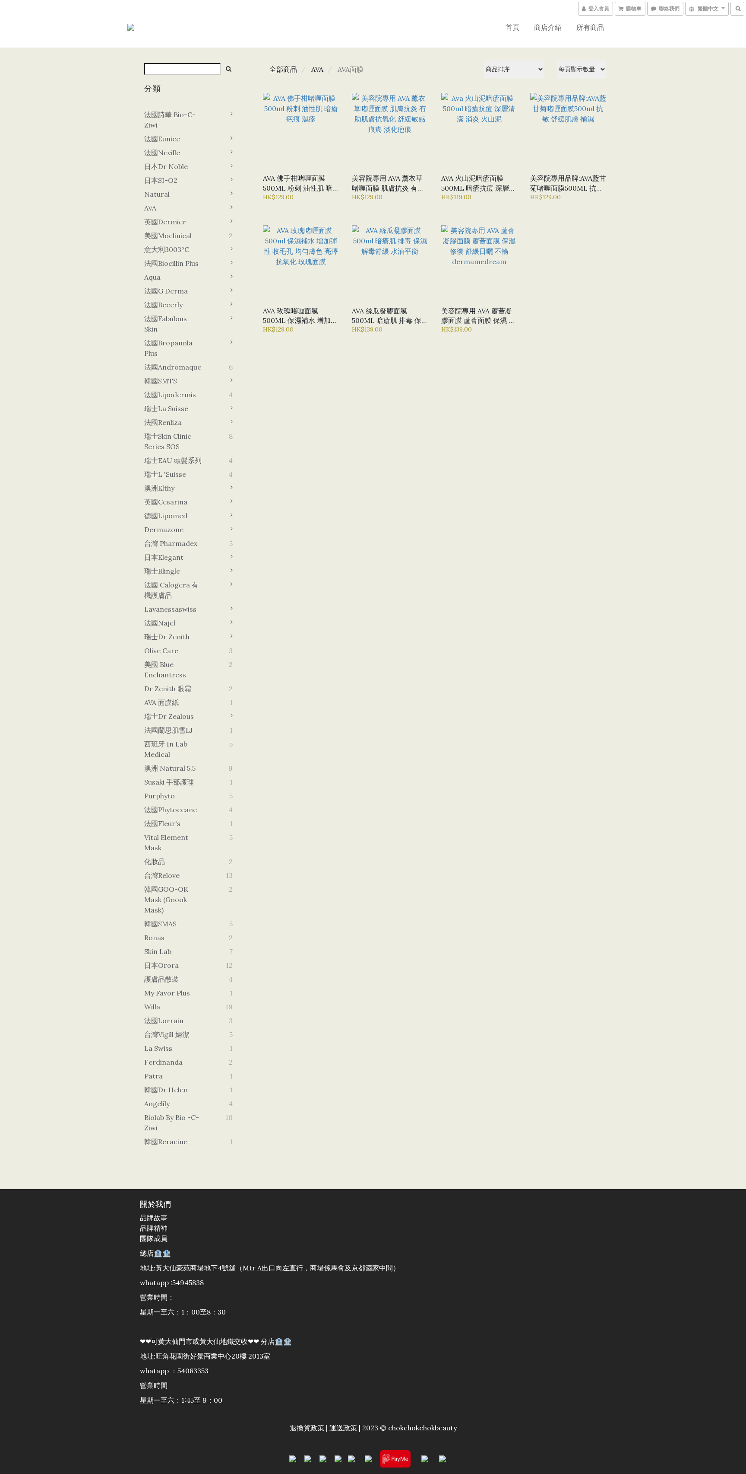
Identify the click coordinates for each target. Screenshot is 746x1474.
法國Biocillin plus (171, 263)
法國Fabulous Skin (165, 323)
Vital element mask (166, 842)
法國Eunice (162, 138)
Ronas (154, 937)
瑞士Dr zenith (167, 636)
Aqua (152, 277)
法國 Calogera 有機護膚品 (171, 590)
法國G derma (166, 291)
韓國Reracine (165, 1141)
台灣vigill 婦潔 (166, 1034)
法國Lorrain (163, 1020)
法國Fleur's (162, 823)
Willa (152, 1006)
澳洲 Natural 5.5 (170, 768)
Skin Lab (157, 951)
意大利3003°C (166, 249)
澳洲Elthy (159, 488)
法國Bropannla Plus (168, 347)
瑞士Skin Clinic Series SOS (167, 441)
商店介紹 (548, 27)
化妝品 (154, 861)
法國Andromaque (172, 367)
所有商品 (590, 27)
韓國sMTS (160, 380)
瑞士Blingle (162, 571)
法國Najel (159, 623)
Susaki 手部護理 (169, 782)
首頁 (512, 27)
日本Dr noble (166, 166)
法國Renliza (163, 422)
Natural (157, 194)
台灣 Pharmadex (170, 543)
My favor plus (167, 993)
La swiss (158, 1048)
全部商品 (283, 69)
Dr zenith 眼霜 (167, 688)
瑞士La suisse (166, 408)
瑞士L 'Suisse (165, 474)
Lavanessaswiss (170, 609)
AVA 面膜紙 (161, 702)
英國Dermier (165, 221)
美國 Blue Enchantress (165, 669)
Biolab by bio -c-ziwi (171, 1122)
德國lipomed (165, 515)
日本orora (161, 965)
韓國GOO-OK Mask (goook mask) (166, 899)
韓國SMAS (160, 923)
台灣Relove (162, 875)
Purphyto (159, 795)
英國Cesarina (165, 502)
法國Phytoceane (170, 809)
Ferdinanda (163, 1062)
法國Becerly (163, 304)
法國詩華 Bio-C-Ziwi (170, 119)
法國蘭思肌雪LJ (168, 730)
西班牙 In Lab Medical (165, 749)
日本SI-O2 (160, 180)
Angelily (157, 1103)
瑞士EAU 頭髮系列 (173, 460)
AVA (150, 208)
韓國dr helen (166, 1089)
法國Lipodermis (170, 394)
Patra (153, 1076)
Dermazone (163, 529)
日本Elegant (163, 557)
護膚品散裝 (161, 979)
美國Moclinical (168, 235)
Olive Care (161, 650)
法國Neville (162, 152)
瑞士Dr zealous (169, 716)
